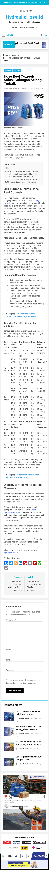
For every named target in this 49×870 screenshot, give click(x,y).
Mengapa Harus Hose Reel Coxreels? (23, 174)
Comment (11, 620)
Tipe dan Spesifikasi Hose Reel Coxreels (25, 179)
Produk (17, 70)
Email (9, 660)
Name (9, 650)
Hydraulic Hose (11, 552)
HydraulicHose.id (24, 17)
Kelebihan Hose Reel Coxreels (22, 177)
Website (9, 670)
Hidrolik (8, 70)
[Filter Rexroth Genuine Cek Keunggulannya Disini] (44, 46)
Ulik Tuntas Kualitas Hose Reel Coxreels (22, 171)
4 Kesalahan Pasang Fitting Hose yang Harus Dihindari (21, 3)
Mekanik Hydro (11, 88)
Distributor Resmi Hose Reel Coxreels (21, 182)
